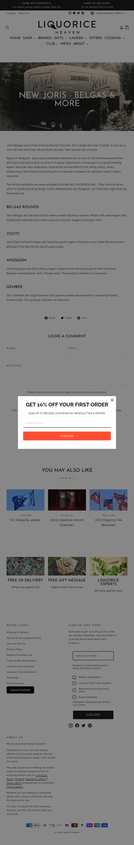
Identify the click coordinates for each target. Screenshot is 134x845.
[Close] (112, 400)
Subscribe (67, 436)
